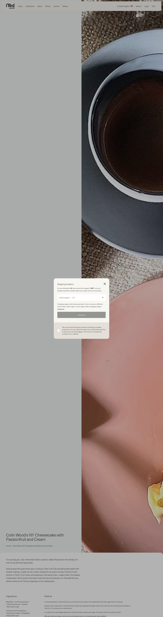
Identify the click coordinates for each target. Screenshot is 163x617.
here (80, 331)
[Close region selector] (105, 284)
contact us (60, 309)
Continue (81, 315)
